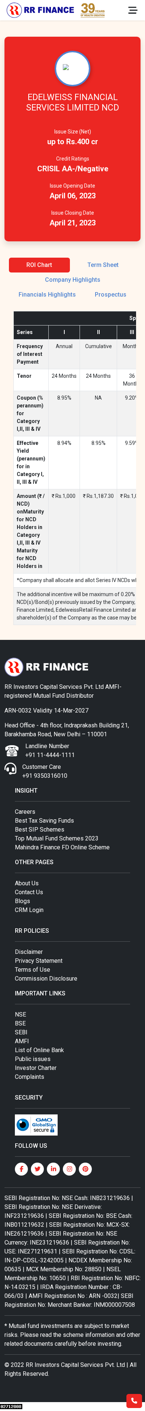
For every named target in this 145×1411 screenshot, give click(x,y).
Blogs (22, 901)
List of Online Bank (39, 1050)
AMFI (22, 1041)
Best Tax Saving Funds (44, 820)
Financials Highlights (47, 294)
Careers (25, 811)
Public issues (33, 1059)
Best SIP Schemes (39, 829)
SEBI (21, 1032)
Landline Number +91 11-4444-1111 (50, 751)
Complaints (29, 1076)
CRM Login (29, 909)
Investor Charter (36, 1067)
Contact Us (29, 892)
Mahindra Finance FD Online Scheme (62, 847)
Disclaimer (29, 951)
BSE (20, 1023)
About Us (27, 883)
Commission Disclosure (46, 978)
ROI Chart (39, 264)
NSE (20, 1014)
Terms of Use (32, 969)
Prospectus (110, 294)
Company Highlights (72, 279)
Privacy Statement (38, 960)
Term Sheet (103, 264)
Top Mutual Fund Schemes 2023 (57, 838)
